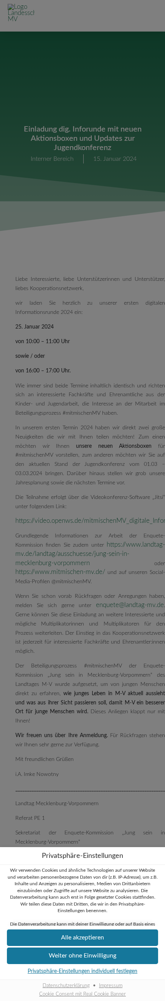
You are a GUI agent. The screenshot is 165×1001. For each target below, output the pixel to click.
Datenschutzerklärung (66, 985)
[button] (82, 956)
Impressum (110, 985)
